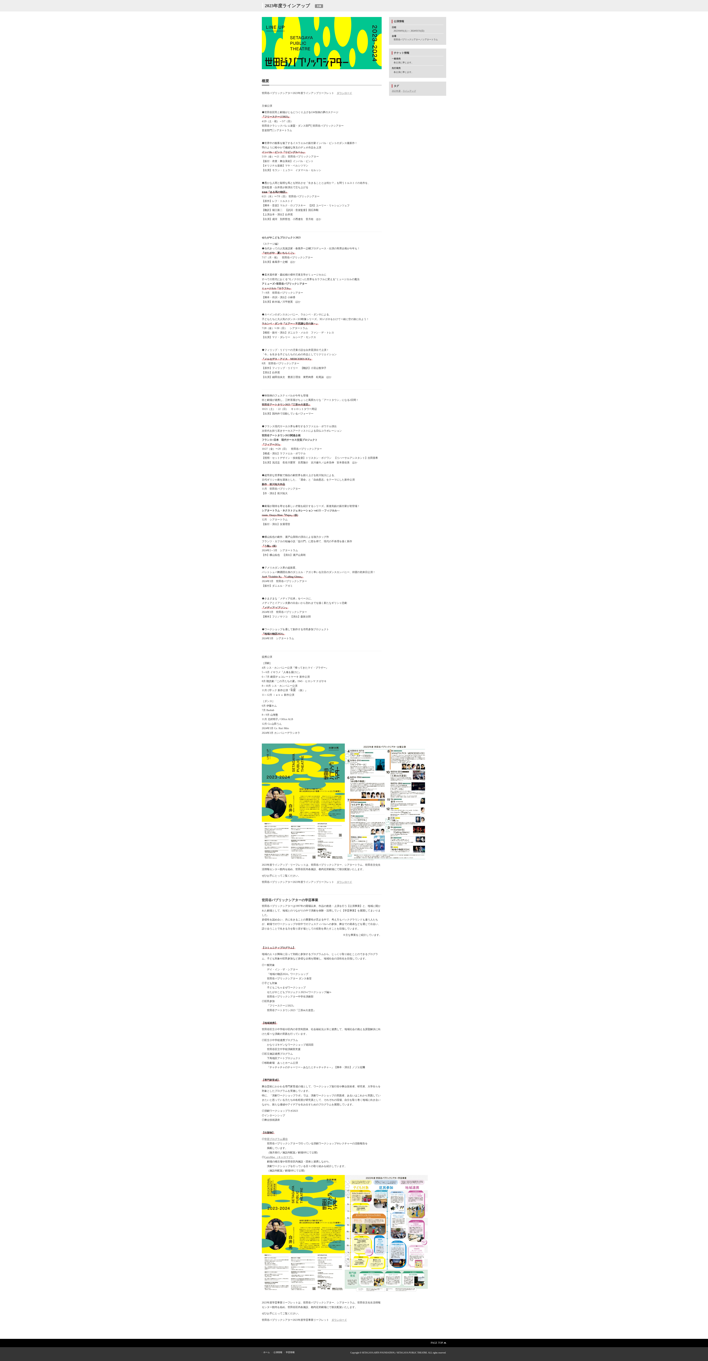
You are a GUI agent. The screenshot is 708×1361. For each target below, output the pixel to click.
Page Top (437, 1342)
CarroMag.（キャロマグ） (279, 1157)
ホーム (266, 1352)
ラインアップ (409, 91)
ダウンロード (344, 93)
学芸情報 (290, 1352)
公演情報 (277, 1352)
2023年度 (396, 91)
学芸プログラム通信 (276, 1139)
